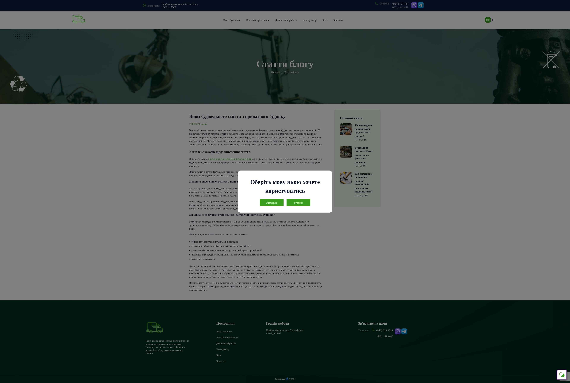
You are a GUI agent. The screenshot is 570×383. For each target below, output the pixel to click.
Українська (271, 202)
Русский (298, 202)
